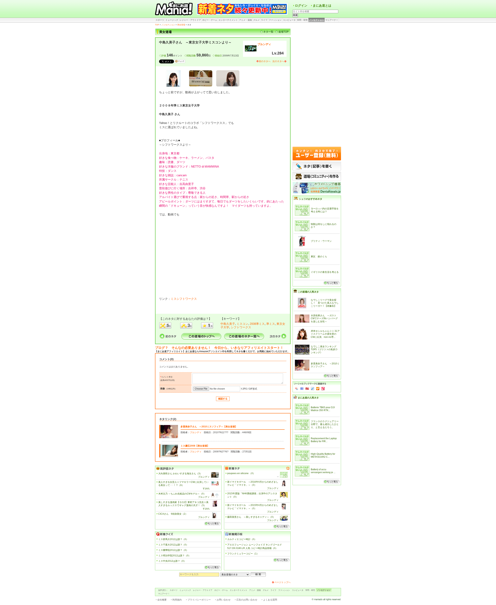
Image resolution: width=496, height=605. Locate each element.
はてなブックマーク (301, 388)
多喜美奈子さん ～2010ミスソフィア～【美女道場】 (209, 426)
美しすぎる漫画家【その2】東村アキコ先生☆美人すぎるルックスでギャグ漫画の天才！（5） (183, 504)
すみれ (206, 488)
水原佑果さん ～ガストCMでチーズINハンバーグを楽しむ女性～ (324, 318)
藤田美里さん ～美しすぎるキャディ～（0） (251, 517)
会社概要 (162, 599)
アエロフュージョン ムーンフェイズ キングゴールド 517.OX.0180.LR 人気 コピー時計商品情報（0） (254, 546)
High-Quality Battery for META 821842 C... (323, 455)
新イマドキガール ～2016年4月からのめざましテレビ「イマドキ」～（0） (252, 484)
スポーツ (160, 20)
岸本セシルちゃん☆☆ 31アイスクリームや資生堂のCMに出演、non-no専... (325, 334)
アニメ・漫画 (245, 20)
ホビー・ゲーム (209, 20)
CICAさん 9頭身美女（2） (173, 514)
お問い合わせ (224, 599)
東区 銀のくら (319, 256)
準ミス (270, 323)
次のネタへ (278, 61)
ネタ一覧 (268, 31)
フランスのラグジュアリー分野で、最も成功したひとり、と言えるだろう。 (325, 424)
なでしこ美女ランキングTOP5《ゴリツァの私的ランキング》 (324, 349)
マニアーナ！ (331, 20)
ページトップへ (282, 582)
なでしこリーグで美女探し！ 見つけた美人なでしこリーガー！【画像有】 (325, 303)
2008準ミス (257, 323)
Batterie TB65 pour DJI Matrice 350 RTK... (323, 409)
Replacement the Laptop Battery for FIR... (324, 440)
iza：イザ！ (323, 388)
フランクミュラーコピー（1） (243, 553)
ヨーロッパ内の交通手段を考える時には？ (325, 210)
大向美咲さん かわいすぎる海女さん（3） (180, 473)
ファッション (275, 20)
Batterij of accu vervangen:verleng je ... (323, 471)
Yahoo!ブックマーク (296, 388)
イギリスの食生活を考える (325, 272)
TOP (157, 25)
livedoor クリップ (312, 388)
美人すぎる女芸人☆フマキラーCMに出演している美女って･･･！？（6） (183, 484)
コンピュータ (289, 20)
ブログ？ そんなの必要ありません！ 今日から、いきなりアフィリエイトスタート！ (219, 348)
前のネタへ (264, 61)
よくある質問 (270, 599)
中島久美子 (227, 323)
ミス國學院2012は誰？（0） (173, 550)
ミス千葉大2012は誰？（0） (173, 544)
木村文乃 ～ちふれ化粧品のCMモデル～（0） (182, 493)
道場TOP (283, 31)
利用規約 (177, 599)
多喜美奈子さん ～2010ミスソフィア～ (325, 365)
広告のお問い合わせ (246, 599)
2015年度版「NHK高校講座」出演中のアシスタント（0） (252, 495)
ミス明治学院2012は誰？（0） (174, 555)
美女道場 (181, 25)
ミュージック (171, 20)
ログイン (301, 5)
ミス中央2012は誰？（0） (172, 561)
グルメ (256, 20)
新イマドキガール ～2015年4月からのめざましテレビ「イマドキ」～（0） (252, 507)
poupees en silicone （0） (241, 473)
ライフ (264, 20)
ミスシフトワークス (184, 298)
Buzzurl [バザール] (307, 388)
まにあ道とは (322, 5)
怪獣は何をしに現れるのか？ (323, 226)
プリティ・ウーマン (321, 241)
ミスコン (242, 323)
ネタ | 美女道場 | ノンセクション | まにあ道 (174, 8)
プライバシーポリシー (199, 599)
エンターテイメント (228, 20)
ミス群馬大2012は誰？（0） (173, 539)
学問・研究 (302, 20)
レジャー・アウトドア (190, 20)
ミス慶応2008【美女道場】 (195, 445)
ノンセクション (316, 20)
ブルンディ (264, 44)
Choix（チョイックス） (317, 388)
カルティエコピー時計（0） (242, 539)
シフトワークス (241, 327)
